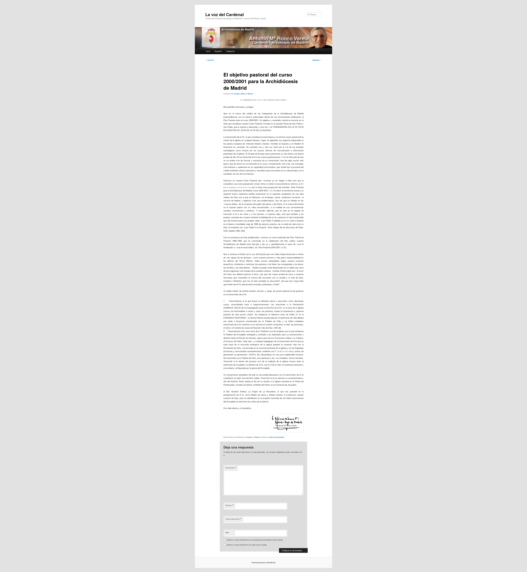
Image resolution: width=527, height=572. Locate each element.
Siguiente (317, 60)
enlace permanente (276, 437)
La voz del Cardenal (224, 14)
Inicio (208, 51)
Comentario (230, 468)
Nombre (229, 505)
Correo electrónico (233, 519)
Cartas (249, 437)
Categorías (230, 51)
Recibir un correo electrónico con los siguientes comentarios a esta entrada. (255, 540)
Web (227, 532)
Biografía (218, 51)
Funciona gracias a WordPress (264, 562)
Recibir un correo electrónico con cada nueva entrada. (247, 545)
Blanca (250, 93)
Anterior (209, 60)
